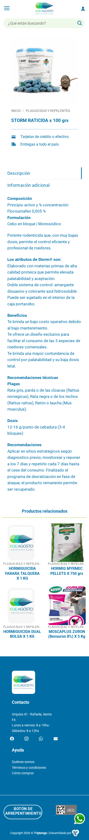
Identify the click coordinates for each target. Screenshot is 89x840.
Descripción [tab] (18, 173)
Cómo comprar (23, 773)
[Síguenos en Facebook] (11, 739)
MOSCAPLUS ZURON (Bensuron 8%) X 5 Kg (66, 634)
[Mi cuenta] (83, 8)
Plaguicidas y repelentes (48, 111)
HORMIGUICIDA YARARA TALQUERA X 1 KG (22, 573)
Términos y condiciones (29, 768)
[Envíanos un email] (55, 739)
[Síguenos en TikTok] (40, 739)
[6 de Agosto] (44, 8)
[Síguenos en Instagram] (26, 739)
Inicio (16, 111)
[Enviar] (79, 23)
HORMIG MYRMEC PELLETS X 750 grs (66, 571)
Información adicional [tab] (28, 185)
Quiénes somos (23, 762)
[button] (7, 8)
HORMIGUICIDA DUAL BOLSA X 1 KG (22, 634)
